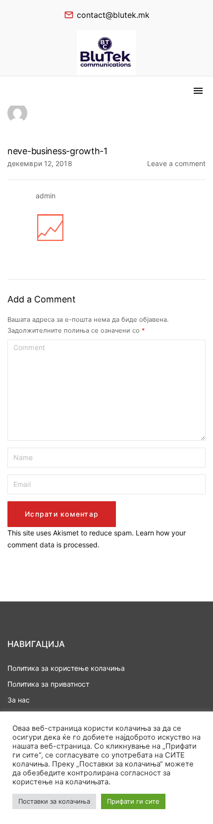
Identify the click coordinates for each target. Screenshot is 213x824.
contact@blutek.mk (113, 15)
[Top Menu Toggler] (198, 91)
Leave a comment (176, 163)
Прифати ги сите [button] (133, 801)
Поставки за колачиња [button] (54, 801)
